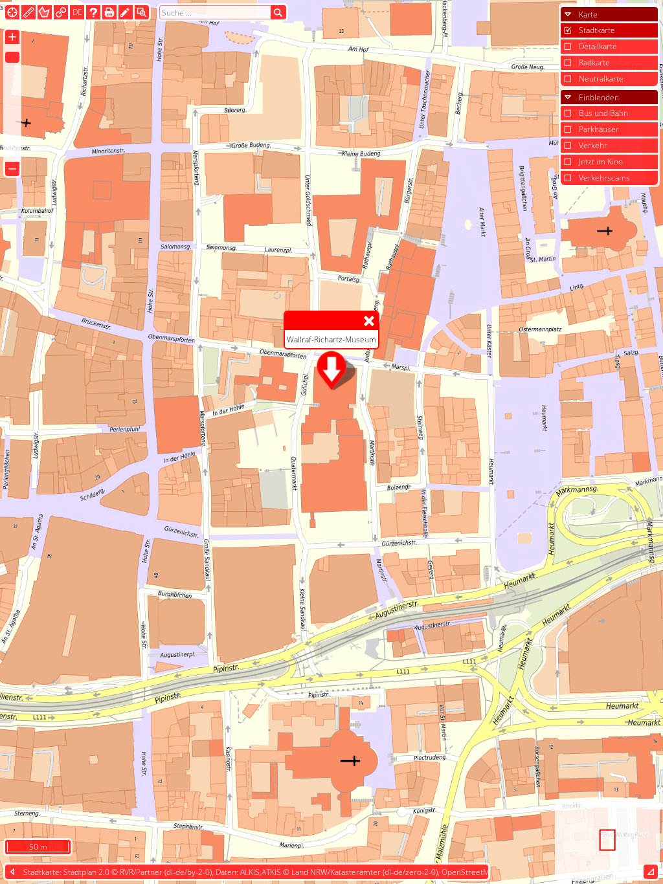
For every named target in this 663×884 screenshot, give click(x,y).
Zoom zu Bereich (142, 11)
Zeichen (125, 11)
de (77, 11)
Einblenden (599, 97)
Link (61, 11)
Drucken (109, 11)
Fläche (45, 11)
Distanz (28, 11)
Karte (588, 14)
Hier (12, 11)
